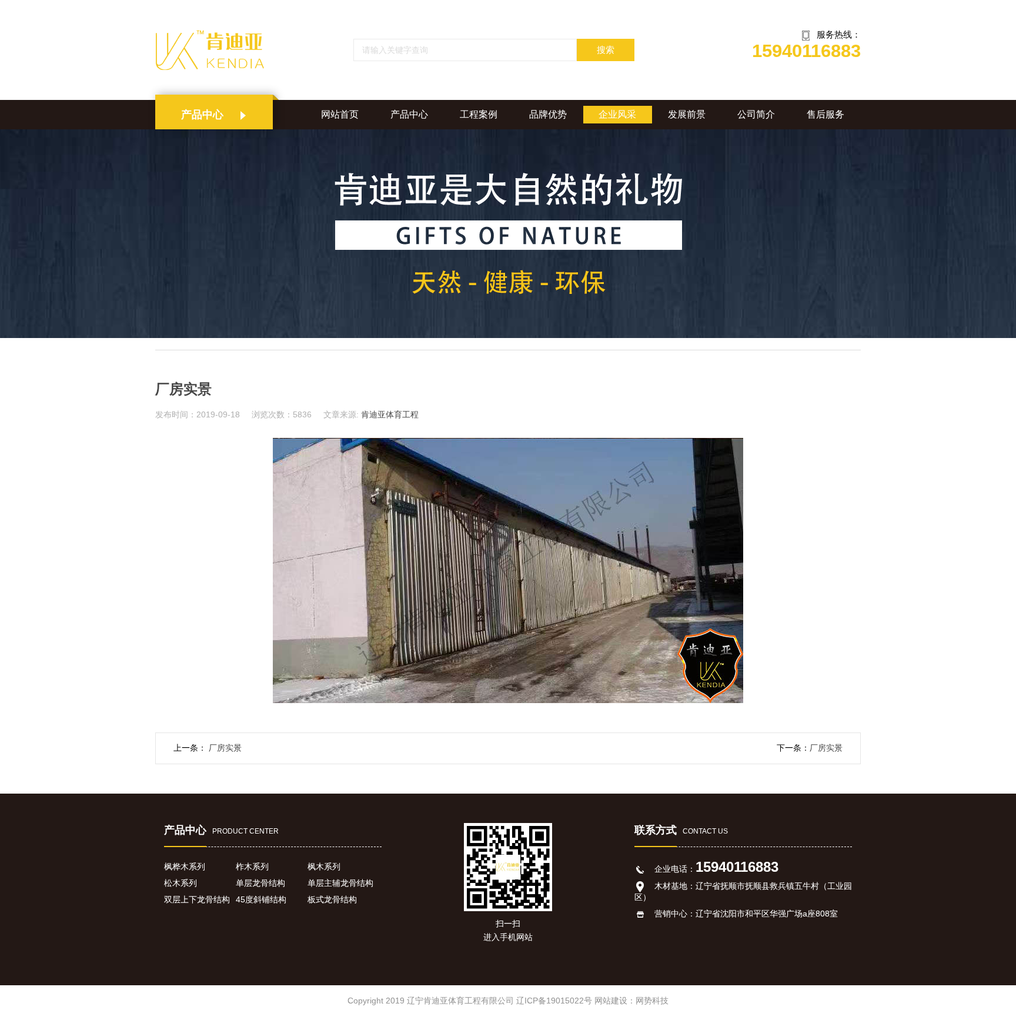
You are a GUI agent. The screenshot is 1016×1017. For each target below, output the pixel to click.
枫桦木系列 (184, 866)
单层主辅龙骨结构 (340, 883)
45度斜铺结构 (261, 899)
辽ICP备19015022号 (554, 1000)
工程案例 (478, 114)
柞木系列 (252, 866)
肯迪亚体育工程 (390, 414)
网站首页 (340, 114)
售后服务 (825, 114)
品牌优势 (548, 114)
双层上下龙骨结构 (197, 899)
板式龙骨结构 (332, 899)
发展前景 (687, 114)
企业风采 (617, 114)
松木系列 (180, 883)
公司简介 (756, 114)
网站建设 (610, 1000)
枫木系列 (324, 866)
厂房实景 (224, 747)
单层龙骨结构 (260, 883)
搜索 (605, 50)
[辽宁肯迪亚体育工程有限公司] (219, 50)
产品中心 (409, 114)
